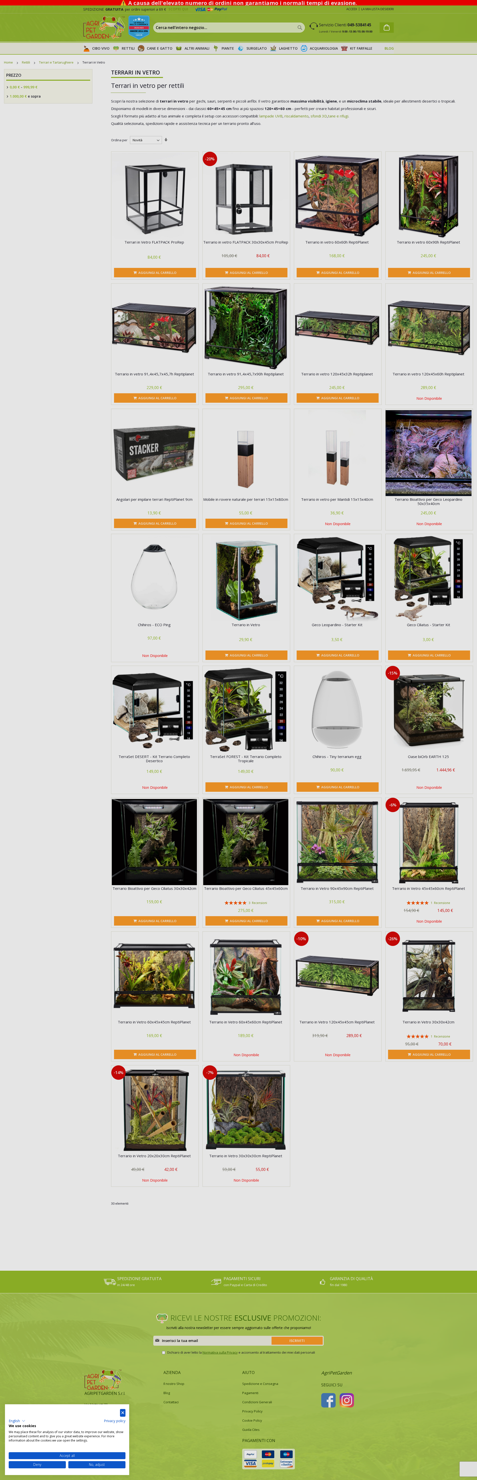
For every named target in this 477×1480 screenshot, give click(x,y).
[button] (17, 1421)
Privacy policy (114, 1420)
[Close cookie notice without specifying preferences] (122, 1413)
